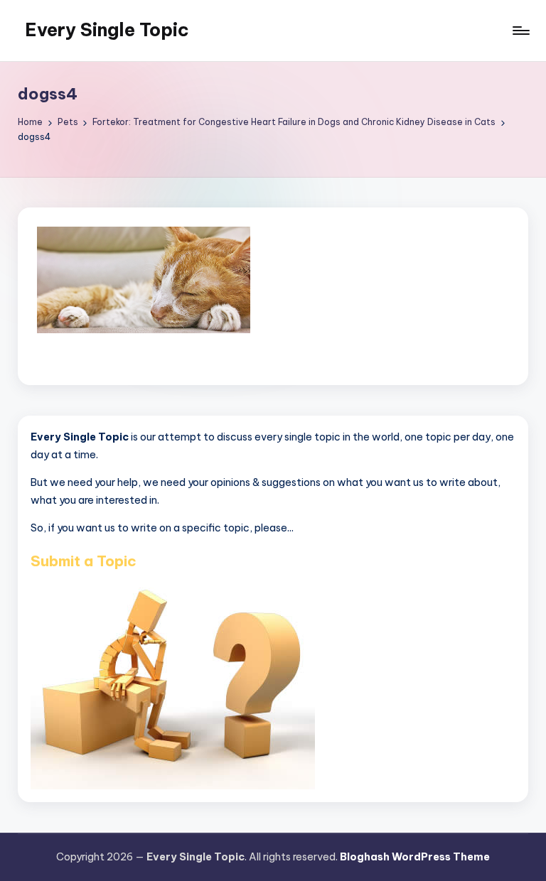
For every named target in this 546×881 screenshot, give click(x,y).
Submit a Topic (83, 561)
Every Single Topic (107, 29)
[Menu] (520, 30)
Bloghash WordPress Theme (415, 856)
